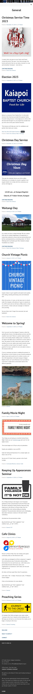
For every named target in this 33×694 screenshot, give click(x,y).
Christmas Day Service (15, 140)
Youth (22, 463)
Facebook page (17, 440)
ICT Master (20, 24)
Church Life (9, 70)
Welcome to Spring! (13, 323)
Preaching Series (11, 597)
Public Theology (20, 133)
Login (3, 691)
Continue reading (7, 68)
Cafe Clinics (8, 534)
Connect (4, 637)
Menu (31, 4)
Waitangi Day (10, 208)
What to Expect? (7, 634)
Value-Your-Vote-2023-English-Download (11, 131)
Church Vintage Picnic (15, 254)
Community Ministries (11, 463)
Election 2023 (10, 77)
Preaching (13, 624)
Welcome (4, 630)
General (14, 70)
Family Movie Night (13, 413)
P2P (11, 527)
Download (22, 131)
